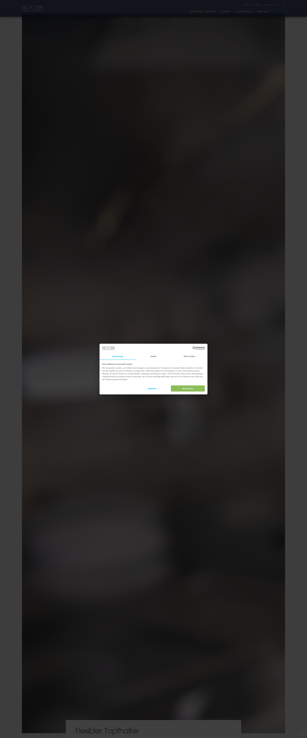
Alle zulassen (187, 388)
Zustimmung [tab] (117, 356)
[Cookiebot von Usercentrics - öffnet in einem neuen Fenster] (194, 348)
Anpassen (152, 388)
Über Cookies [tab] (189, 356)
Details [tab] (153, 356)
